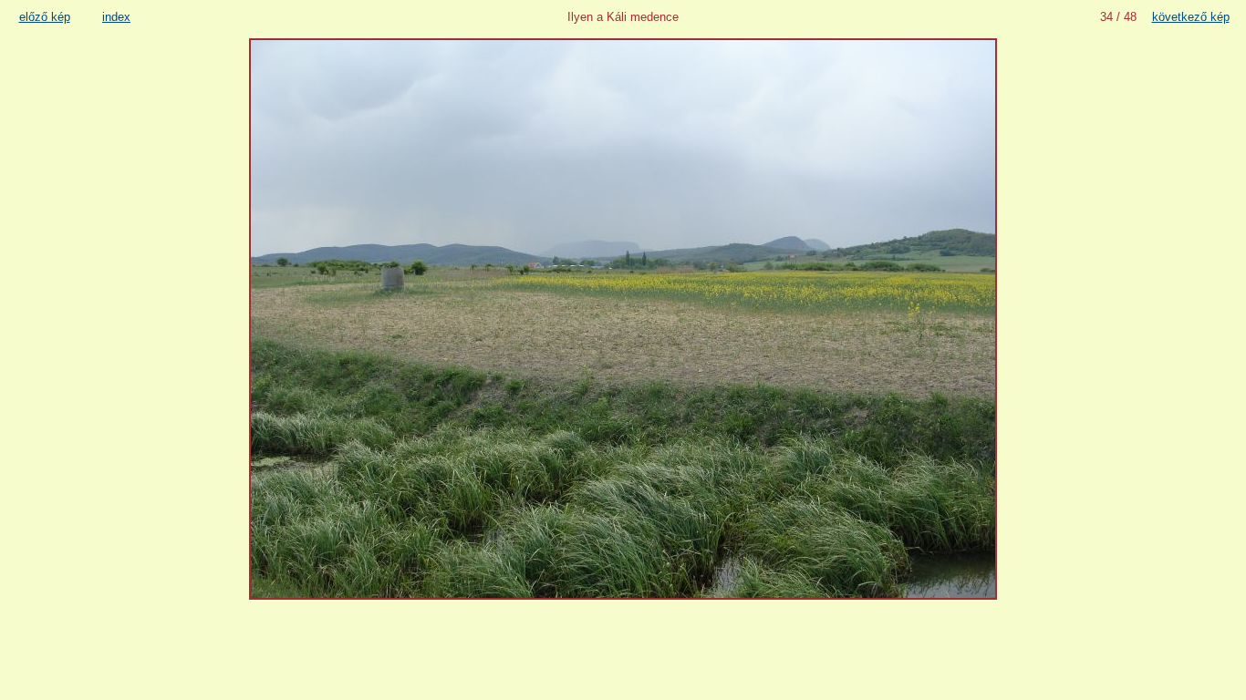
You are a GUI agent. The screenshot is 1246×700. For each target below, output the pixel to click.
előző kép (44, 17)
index (116, 17)
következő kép (1191, 17)
